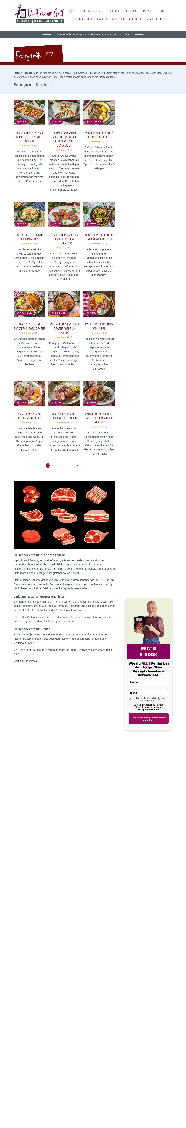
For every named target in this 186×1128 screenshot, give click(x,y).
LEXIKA (162, 11)
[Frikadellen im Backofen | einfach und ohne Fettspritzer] (64, 204)
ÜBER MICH (131, 11)
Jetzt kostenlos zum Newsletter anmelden (148, 719)
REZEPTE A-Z (115, 11)
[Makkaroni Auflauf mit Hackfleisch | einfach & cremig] (29, 101)
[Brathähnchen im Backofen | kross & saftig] (29, 293)
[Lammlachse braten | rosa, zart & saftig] (29, 382)
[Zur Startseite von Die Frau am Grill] (39, 14)
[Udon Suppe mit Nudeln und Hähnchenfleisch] (99, 204)
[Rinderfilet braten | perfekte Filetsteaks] (64, 382)
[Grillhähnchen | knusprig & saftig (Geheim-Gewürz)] (64, 293)
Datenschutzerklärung (155, 698)
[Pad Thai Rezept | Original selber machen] (29, 204)
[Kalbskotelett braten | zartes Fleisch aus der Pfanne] (99, 382)
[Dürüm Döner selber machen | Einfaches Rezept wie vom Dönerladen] (64, 101)
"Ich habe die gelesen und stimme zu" (150, 699)
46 (68, 465)
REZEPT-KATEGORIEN (89, 11)
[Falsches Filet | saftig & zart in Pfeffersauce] (99, 101)
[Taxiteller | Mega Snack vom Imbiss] (99, 293)
